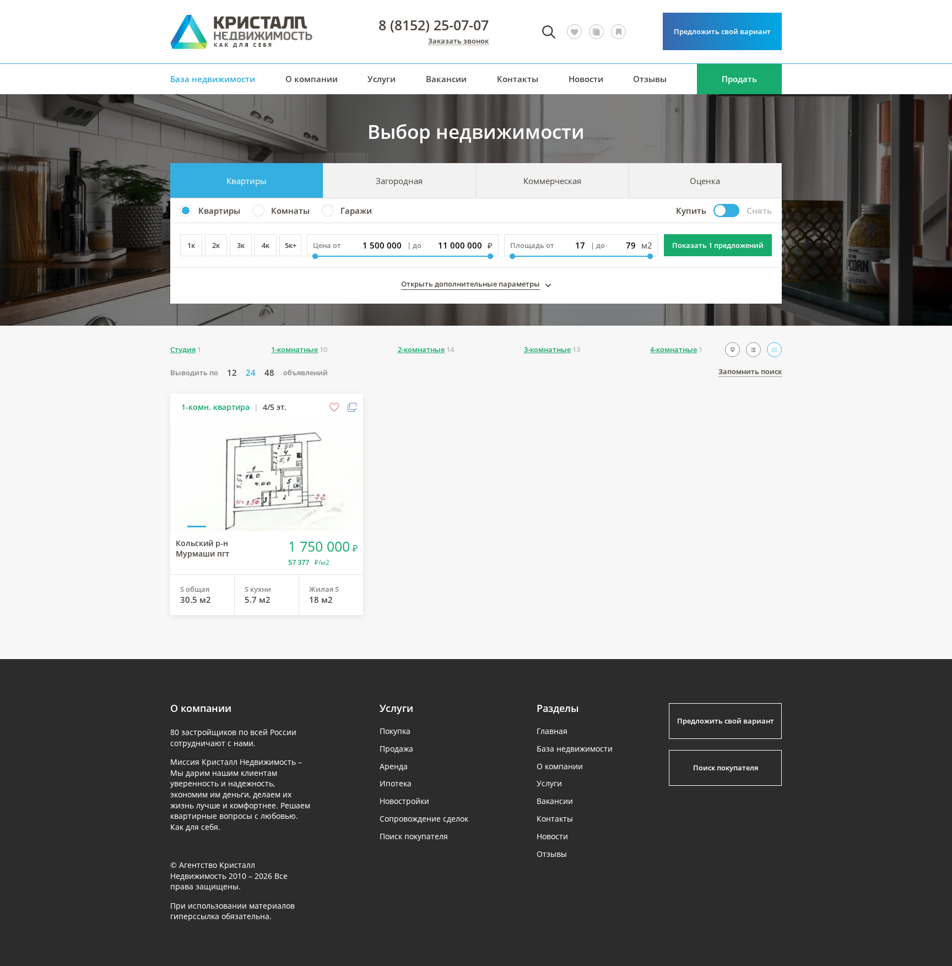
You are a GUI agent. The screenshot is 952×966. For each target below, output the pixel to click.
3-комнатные (547, 349)
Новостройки (404, 801)
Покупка (395, 731)
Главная (552, 731)
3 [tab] (236, 525)
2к (216, 245)
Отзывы (650, 78)
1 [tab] (196, 525)
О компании (311, 78)
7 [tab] (316, 525)
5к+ (290, 245)
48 (269, 373)
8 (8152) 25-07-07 (433, 25)
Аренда (394, 766)
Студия (183, 349)
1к (191, 245)
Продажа (396, 748)
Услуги (381, 78)
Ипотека (396, 783)
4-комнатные (673, 349)
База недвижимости (212, 78)
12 (232, 373)
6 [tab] (296, 525)
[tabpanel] (266, 476)
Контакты (517, 78)
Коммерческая (552, 180)
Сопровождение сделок (424, 818)
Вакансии (446, 78)
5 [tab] (276, 525)
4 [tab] (256, 525)
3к (241, 245)
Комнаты (290, 210)
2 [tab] (216, 525)
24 (251, 373)
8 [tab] (336, 525)
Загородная (399, 180)
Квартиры (246, 180)
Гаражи (356, 210)
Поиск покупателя (414, 836)
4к (265, 245)
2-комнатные (421, 349)
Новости (586, 78)
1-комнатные (294, 349)
